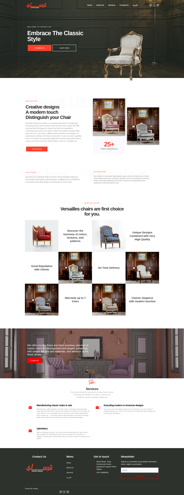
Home (89, 5)
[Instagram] (150, 5)
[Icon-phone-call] (154, 5)
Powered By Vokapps (31, 488)
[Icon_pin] (157, 5)
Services (111, 5)
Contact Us (124, 5)
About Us (100, 5)
